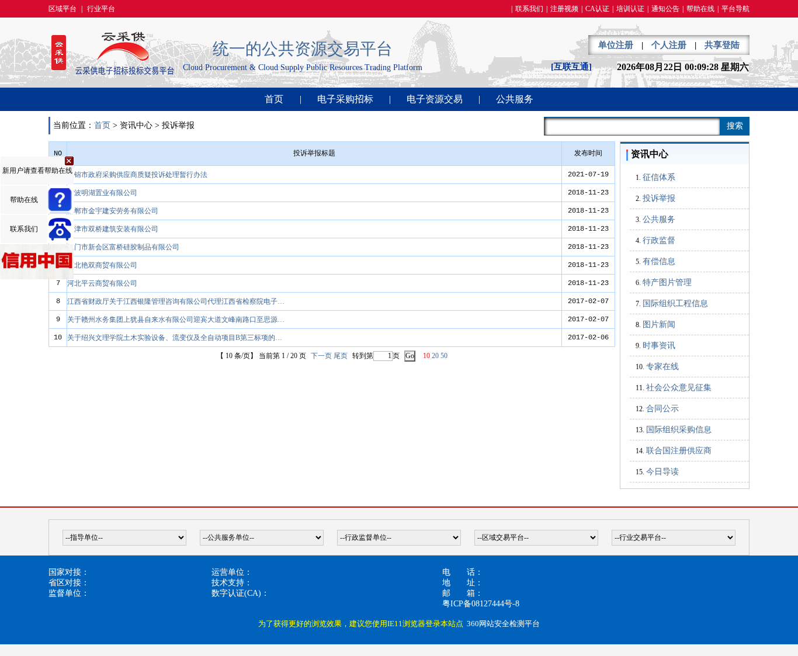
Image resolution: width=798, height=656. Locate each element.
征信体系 (659, 177)
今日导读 (662, 471)
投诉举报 (659, 198)
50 (443, 356)
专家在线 (662, 366)
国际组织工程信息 (675, 303)
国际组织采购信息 (679, 429)
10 (426, 356)
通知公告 (665, 9)
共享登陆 (722, 45)
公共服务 (514, 99)
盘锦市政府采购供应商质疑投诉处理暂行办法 (137, 175)
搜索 (735, 126)
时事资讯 (659, 345)
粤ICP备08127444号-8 (480, 603)
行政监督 (659, 240)
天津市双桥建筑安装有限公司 (112, 229)
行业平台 (101, 9)
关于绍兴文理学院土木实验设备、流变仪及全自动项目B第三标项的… (174, 338)
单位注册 (615, 45)
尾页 (341, 356)
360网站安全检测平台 (503, 623)
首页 (274, 99)
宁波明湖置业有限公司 (102, 193)
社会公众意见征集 (679, 387)
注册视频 (564, 9)
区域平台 (62, 9)
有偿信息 (659, 261)
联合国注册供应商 (679, 450)
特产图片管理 (667, 282)
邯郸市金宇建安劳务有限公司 (112, 211)
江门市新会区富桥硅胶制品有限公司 (123, 247)
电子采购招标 (345, 99)
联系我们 (529, 9)
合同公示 (662, 408)
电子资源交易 (435, 99)
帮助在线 (700, 9)
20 (435, 356)
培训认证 (630, 9)
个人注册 (668, 45)
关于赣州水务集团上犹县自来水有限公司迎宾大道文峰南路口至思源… (175, 319)
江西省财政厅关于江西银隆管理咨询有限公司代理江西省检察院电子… (175, 301)
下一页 (321, 356)
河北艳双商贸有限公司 (102, 265)
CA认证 (597, 9)
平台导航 (735, 9)
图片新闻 (659, 324)
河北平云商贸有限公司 (102, 283)
